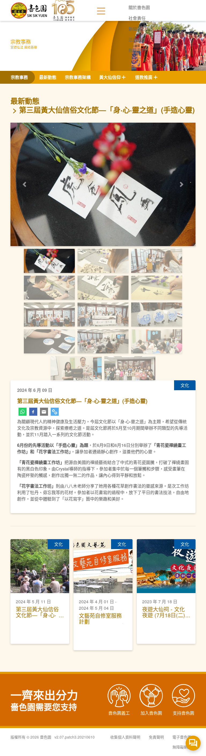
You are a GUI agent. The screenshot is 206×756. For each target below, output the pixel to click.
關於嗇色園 (139, 7)
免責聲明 (156, 737)
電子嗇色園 (181, 737)
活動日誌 (137, 39)
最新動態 (47, 77)
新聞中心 (137, 29)
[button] (24, 184)
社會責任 (137, 18)
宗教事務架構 (78, 77)
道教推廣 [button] (143, 77)
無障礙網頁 (181, 747)
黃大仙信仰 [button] (110, 77)
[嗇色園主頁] (29, 8)
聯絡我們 (137, 50)
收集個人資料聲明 (125, 737)
